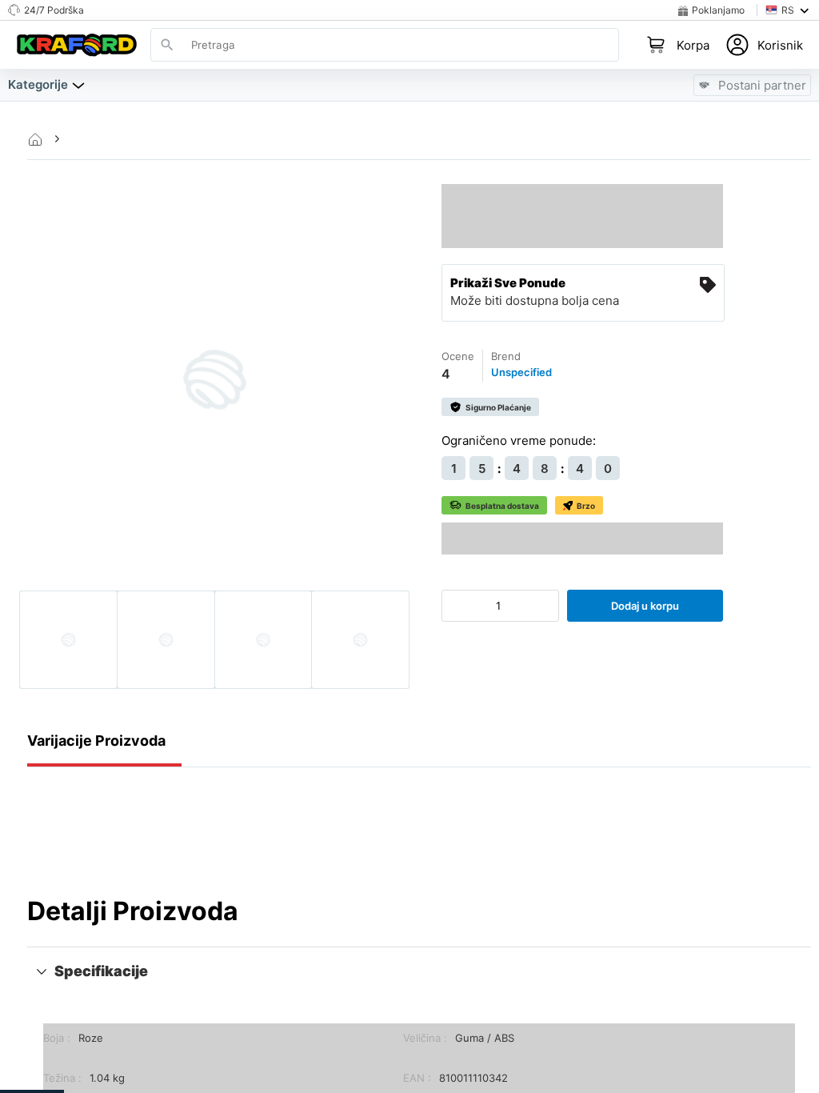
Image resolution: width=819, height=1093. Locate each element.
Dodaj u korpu (645, 605)
